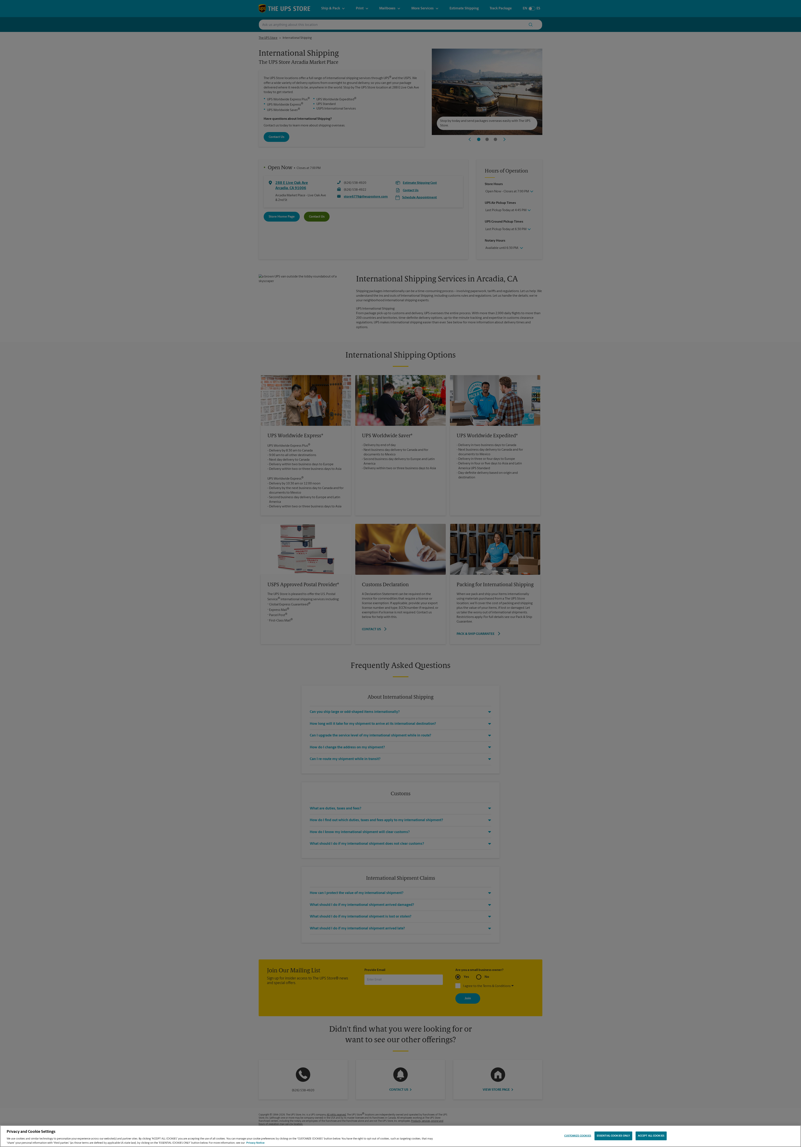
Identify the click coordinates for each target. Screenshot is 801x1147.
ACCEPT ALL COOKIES (651, 1135)
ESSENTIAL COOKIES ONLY (613, 1135)
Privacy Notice (255, 1142)
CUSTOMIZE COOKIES (577, 1135)
